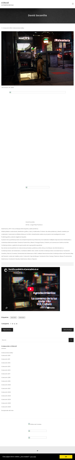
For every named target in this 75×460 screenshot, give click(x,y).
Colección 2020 (6, 385)
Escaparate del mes (7, 410)
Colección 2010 (5, 355)
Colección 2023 (6, 396)
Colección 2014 (5, 370)
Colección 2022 (6, 392)
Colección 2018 (5, 377)
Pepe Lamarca (7, 329)
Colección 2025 (6, 403)
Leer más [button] (33, 456)
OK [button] (66, 456)
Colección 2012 (7, 28)
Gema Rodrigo (67, 329)
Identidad (21, 317)
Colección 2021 (5, 388)
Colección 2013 (5, 366)
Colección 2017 (5, 374)
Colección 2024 (6, 399)
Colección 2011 (5, 359)
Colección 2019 (5, 381)
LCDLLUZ (5, 2)
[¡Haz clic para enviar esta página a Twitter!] (12, 324)
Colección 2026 (6, 407)
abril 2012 (13, 317)
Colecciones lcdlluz (18, 28)
